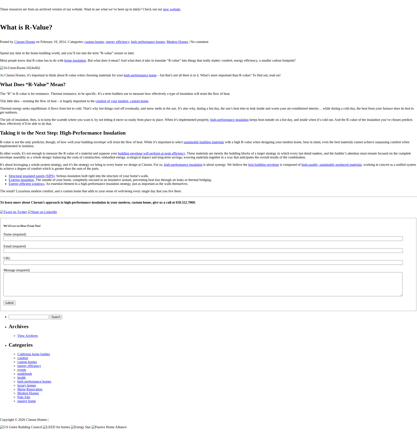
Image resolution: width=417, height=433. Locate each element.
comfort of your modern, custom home (122, 101)
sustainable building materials (204, 142)
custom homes (94, 42)
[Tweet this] (13, 212)
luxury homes (26, 385)
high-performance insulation (229, 120)
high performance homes (148, 42)
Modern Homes (177, 42)
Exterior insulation (21, 180)
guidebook (24, 373)
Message (16, 270)
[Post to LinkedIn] (42, 212)
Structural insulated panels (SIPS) (32, 176)
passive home (26, 401)
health (21, 377)
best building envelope (263, 164)
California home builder (33, 354)
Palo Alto (23, 397)
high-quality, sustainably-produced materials (331, 164)
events (21, 370)
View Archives (27, 336)
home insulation (75, 60)
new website (171, 9)
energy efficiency (117, 42)
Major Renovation (29, 389)
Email (14, 246)
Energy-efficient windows (26, 184)
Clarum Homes (24, 42)
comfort (22, 358)
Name (14, 234)
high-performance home (140, 75)
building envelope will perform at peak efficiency (151, 153)
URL (7, 258)
